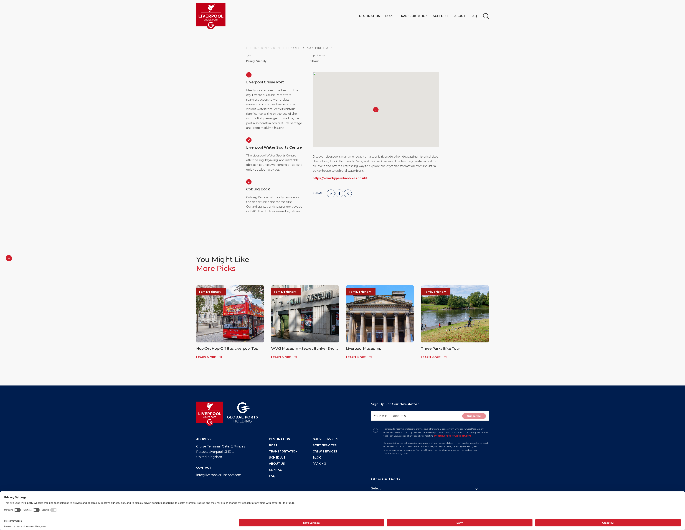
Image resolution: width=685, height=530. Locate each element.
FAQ (474, 16)
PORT (273, 445)
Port (389, 16)
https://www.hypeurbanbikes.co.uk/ (340, 178)
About (459, 16)
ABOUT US (277, 463)
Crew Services (325, 451)
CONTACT (276, 470)
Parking (319, 463)
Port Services (325, 445)
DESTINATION (279, 439)
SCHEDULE (277, 457)
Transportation (413, 16)
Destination (369, 16)
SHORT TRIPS (280, 48)
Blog (317, 457)
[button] (376, 109)
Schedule (441, 16)
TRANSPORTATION (283, 451)
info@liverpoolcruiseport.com (218, 475)
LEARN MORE (206, 357)
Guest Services (325, 439)
